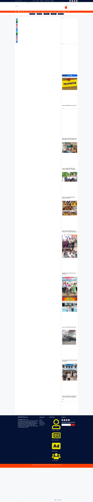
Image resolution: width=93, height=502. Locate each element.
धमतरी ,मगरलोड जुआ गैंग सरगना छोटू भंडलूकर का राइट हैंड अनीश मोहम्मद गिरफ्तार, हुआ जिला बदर (69, 397)
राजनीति (35, 11)
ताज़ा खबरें (22, 11)
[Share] (38, 29)
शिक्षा (39, 11)
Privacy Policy (42, 423)
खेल (45, 11)
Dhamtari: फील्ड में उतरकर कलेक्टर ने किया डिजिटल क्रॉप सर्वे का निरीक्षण (68, 198)
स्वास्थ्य (42, 11)
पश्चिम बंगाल (22, 490)
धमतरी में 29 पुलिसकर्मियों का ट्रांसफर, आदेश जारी (69, 105)
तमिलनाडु (22, 488)
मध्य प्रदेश (22, 476)
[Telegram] (38, 23)
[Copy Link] (38, 28)
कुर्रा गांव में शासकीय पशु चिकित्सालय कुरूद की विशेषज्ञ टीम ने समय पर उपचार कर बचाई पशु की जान (69, 231)
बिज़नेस (55, 11)
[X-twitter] (72, 1)
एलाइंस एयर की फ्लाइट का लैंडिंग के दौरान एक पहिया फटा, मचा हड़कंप (69, 361)
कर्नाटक (21, 483)
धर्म (48, 11)
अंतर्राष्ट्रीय (30, 11)
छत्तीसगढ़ (22, 474)
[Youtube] (74, 1)
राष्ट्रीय (27, 11)
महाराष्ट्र (21, 495)
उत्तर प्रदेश (22, 479)
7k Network (50, 464)
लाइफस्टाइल (64, 11)
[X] (38, 22)
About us (41, 421)
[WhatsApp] (38, 20)
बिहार (21, 492)
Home (40, 419)
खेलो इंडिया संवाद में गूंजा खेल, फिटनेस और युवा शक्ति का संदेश (69, 274)
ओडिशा (21, 481)
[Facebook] (70, 1)
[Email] (38, 26)
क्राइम (51, 11)
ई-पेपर (68, 11)
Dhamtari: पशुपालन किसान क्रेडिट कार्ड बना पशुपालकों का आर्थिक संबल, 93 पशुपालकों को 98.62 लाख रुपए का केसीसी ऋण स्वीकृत (68, 169)
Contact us (41, 425)
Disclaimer (41, 422)
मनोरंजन (58, 11)
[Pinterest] (38, 25)
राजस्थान (21, 497)
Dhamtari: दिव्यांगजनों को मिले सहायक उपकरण (69, 327)
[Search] (66, 7)
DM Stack (60, 464)
